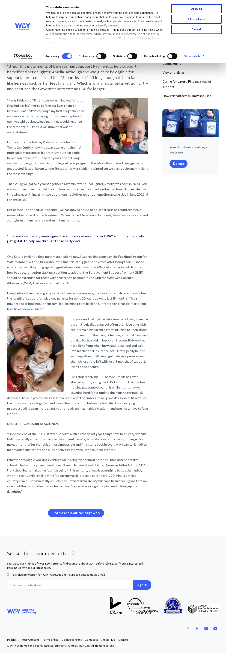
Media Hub (108, 639)
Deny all (196, 29)
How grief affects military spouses (186, 96)
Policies (12, 639)
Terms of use (50, 639)
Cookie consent (72, 639)
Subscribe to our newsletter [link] (38, 553)
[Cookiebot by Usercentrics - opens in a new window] (22, 56)
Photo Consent (29, 639)
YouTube (215, 628)
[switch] (101, 56)
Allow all (196, 8)
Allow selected (197, 19)
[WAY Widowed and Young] (21, 611)
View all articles (173, 72)
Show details (192, 56)
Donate (178, 163)
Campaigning (171, 63)
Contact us (91, 639)
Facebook (197, 628)
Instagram (206, 628)
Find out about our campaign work (76, 513)
